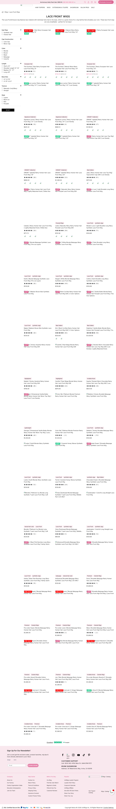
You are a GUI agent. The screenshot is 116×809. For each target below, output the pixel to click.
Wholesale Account (105, 2)
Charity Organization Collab (14, 785)
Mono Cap (7, 44)
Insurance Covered (33, 793)
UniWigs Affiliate (68, 788)
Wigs (48, 7)
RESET (8, 110)
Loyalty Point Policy (69, 782)
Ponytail (6, 103)
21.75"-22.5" (8, 81)
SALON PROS (85, 7)
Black (5, 55)
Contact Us (31, 780)
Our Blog (49, 780)
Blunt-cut (6, 99)
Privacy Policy (32, 788)
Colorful (6, 59)
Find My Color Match (52, 782)
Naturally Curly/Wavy (10, 88)
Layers (6, 97)
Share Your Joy (68, 796)
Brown (6, 53)
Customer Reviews (52, 790)
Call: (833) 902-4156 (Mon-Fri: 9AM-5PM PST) (76, 763)
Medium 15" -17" (9, 70)
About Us (9, 780)
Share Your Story (69, 793)
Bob (5, 101)
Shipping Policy (32, 790)
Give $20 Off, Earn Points (71, 790)
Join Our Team (11, 790)
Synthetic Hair (8, 32)
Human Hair (7, 34)
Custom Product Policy (34, 796)
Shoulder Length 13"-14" (11, 68)
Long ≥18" (7, 72)
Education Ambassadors (14, 788)
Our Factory (10, 782)
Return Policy (31, 782)
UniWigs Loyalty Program (71, 780)
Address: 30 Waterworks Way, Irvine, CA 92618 (76, 768)
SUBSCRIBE (33, 765)
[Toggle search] (85, 2)
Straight (6, 90)
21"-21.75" (7, 79)
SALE (93, 7)
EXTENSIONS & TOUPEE (60, 7)
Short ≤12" (7, 66)
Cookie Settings (108, 807)
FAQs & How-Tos (51, 788)
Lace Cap (7, 42)
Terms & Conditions (33, 785)
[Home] (2, 12)
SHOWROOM (74, 7)
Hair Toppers (40, 7)
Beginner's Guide (51, 785)
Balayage (7, 57)
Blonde (6, 51)
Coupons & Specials (69, 785)
